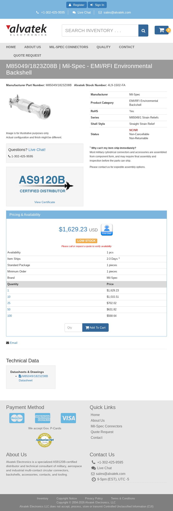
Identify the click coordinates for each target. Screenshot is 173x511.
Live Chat (84, 12)
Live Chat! (37, 150)
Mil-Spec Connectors (68, 47)
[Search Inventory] (143, 30)
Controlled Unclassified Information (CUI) (128, 506)
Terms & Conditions (123, 498)
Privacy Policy (94, 498)
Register (78, 5)
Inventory (42, 498)
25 (8, 303)
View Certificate (44, 202)
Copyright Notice (67, 498)
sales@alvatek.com (117, 12)
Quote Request (27, 55)
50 (8, 309)
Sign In (99, 5)
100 (9, 315)
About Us (32, 47)
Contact (126, 47)
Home (11, 47)
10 (8, 296)
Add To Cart (97, 327)
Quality (104, 47)
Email (13, 342)
